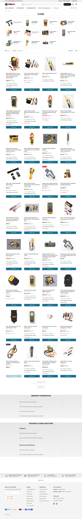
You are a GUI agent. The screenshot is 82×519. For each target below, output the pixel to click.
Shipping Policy (30, 500)
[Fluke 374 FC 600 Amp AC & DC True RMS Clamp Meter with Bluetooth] (50, 101)
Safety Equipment (31, 8)
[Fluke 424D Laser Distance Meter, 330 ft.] (32, 317)
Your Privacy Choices (44, 500)
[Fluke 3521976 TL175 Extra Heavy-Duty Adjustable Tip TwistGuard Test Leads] (14, 208)
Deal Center (56, 8)
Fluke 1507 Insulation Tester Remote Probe (13, 254)
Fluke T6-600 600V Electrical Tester (31, 254)
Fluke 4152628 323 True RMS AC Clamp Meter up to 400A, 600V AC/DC (32, 150)
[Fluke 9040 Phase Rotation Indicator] (50, 139)
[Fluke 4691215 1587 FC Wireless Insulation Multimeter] (68, 174)
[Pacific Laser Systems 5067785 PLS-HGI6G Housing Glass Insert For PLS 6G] (50, 174)
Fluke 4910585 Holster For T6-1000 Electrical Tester (13, 327)
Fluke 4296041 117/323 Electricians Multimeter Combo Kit (31, 112)
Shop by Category (9, 8)
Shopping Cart (42, 498)
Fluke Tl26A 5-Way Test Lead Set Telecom (49, 327)
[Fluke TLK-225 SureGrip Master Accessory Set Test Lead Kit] (68, 208)
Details (21, 0)
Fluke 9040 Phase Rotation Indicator (48, 149)
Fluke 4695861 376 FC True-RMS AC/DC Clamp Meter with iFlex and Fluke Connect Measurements (13, 75)
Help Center (29, 494)
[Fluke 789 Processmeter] (32, 280)
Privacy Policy (30, 496)
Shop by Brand (20, 8)
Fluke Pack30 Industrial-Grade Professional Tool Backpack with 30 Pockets (67, 291)
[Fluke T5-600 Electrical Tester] (50, 64)
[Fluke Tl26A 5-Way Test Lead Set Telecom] (50, 317)
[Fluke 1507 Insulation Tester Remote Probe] (14, 244)
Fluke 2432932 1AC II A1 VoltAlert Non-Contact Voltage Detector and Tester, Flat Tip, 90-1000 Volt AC (67, 75)
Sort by (14, 50)
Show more (41, 386)
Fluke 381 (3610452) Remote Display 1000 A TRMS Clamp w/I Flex (31, 219)
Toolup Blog (74, 0)
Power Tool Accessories (44, 8)
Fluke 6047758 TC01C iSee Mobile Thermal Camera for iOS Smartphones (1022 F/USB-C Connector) (50, 256)
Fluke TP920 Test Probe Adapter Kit (66, 362)
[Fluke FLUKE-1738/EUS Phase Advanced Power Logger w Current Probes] (50, 352)
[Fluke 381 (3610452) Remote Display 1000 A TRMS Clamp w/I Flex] (32, 208)
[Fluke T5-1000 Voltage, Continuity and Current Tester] (68, 101)
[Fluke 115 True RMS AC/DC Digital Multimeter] (50, 280)
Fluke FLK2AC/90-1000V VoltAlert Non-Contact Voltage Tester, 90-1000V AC (67, 150)
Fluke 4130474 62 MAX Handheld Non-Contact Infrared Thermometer (31, 185)
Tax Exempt (29, 503)
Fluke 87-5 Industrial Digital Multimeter (48, 218)
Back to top (41, 480)
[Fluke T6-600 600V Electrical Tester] (32, 244)
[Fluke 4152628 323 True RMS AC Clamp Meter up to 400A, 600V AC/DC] (32, 139)
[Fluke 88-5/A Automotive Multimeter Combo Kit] (68, 317)
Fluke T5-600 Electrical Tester (49, 73)
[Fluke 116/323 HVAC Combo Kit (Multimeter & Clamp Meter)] (32, 64)
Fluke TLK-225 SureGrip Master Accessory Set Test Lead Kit (67, 218)
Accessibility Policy (31, 489)
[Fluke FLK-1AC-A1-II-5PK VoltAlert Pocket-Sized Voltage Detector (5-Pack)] (14, 139)
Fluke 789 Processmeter (30, 290)
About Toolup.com (43, 494)
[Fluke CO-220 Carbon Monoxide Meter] (32, 352)
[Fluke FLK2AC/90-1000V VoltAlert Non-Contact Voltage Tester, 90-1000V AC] (68, 139)
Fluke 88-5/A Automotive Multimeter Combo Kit (66, 327)
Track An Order (73, 7)
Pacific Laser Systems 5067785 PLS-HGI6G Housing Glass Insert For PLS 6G (50, 185)
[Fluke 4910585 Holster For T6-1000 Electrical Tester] (14, 317)
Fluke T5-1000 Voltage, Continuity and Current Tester (67, 111)
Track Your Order (43, 489)
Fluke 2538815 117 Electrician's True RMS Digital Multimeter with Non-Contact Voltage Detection (13, 113)
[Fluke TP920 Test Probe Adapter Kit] (68, 352)
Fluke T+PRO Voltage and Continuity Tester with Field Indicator (13, 362)
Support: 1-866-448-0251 (64, 0)
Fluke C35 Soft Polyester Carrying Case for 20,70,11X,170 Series (13, 291)
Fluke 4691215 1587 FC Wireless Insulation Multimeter (68, 184)
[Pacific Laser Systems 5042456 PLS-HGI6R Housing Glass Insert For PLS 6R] (68, 244)
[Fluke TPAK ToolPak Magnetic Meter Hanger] (14, 174)
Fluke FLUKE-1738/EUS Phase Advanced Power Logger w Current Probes (49, 362)
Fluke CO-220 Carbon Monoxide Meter (32, 362)
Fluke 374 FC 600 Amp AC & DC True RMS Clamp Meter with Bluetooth (49, 112)
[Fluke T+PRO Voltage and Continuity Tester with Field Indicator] (14, 352)
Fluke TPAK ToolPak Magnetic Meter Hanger (13, 184)
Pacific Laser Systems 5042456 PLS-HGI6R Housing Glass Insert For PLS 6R (68, 255)
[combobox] (41, 4)
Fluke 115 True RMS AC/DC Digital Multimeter (48, 291)
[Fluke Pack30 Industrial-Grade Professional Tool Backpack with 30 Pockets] (68, 280)
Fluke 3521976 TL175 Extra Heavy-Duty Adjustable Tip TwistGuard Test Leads (12, 219)
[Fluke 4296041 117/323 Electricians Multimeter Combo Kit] (32, 101)
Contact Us (29, 491)
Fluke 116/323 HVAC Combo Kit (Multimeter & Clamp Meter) (31, 74)
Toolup (8, 514)
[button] (76, 4)
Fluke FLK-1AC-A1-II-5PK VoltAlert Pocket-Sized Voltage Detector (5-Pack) (13, 150)
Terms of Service (30, 505)
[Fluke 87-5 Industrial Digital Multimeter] (50, 208)
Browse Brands (42, 496)
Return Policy (30, 498)
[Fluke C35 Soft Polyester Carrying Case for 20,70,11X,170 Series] (14, 280)
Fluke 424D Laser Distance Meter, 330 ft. (30, 327)
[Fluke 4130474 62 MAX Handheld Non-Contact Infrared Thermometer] (32, 174)
